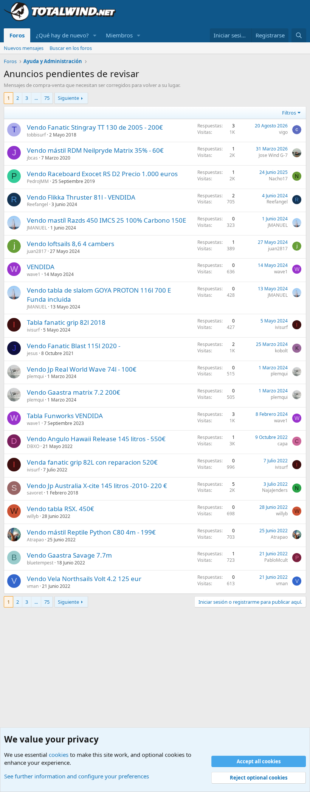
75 (47, 98)
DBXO (33, 446)
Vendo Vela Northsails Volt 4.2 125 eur (84, 578)
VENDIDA (40, 266)
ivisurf (33, 330)
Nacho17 (278, 178)
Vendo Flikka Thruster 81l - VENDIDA (81, 197)
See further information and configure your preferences (76, 776)
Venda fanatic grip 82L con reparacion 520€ (92, 462)
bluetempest (40, 563)
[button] (95, 35)
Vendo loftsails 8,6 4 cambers (70, 243)
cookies (58, 754)
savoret (35, 493)
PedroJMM (38, 181)
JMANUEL (37, 228)
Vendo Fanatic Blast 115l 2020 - (73, 345)
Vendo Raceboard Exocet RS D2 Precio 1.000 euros (102, 173)
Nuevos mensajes (23, 48)
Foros (17, 35)
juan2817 (36, 251)
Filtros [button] (289, 112)
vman (33, 586)
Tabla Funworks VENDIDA (65, 415)
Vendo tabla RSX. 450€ (60, 508)
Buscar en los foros (71, 48)
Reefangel (37, 204)
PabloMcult (276, 560)
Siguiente (68, 98)
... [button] (36, 98)
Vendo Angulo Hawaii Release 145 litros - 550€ (96, 438)
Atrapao (35, 539)
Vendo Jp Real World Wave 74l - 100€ (81, 369)
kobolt (281, 350)
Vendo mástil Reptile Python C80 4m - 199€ (91, 532)
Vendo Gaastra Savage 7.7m (69, 555)
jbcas (32, 158)
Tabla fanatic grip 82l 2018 (66, 322)
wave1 (33, 274)
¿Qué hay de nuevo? (62, 35)
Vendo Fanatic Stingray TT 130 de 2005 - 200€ (95, 127)
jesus (32, 353)
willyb (33, 516)
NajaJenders (275, 490)
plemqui (35, 376)
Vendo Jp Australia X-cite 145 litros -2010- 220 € (97, 485)
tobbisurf (36, 135)
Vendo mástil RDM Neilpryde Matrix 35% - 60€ (95, 150)
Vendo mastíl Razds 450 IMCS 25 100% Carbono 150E (106, 220)
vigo (283, 132)
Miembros (119, 35)
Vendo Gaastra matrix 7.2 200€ (73, 392)
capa (282, 443)
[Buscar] (298, 35)
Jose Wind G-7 (273, 155)
